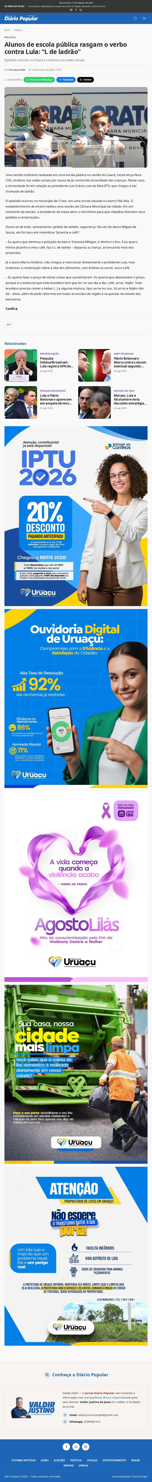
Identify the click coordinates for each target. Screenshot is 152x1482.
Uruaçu (92, 1460)
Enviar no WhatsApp (41, 79)
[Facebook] (76, 10)
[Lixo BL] (76, 1074)
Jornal (83, 1465)
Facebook (68, 79)
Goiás (45, 1460)
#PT (9, 324)
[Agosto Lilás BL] (76, 886)
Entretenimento (114, 1460)
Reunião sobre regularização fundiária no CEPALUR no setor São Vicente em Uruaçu (69, 6)
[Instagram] (71, 10)
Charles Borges (140, 1476)
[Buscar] (135, 18)
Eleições (59, 1460)
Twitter (87, 79)
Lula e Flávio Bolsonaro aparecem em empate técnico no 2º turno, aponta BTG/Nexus (56, 403)
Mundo (69, 1465)
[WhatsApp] (81, 10)
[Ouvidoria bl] (76, 698)
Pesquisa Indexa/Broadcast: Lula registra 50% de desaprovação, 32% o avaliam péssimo (56, 366)
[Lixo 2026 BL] (76, 1256)
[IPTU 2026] (76, 516)
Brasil (135, 1460)
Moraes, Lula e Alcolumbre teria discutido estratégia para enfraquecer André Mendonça (129, 403)
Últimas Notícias (24, 1460)
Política (18, 30)
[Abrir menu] (144, 18)
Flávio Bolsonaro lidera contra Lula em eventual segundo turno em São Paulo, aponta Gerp (130, 366)
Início (7, 30)
